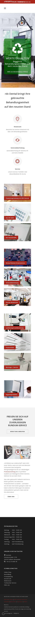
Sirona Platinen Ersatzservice (15, 263)
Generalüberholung (17, 148)
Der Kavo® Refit (11, 237)
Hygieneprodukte (11, 394)
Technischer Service (10, 583)
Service (17, 169)
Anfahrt (25, 601)
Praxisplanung (8, 576)
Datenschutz (13, 601)
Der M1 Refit (10, 218)
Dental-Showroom (12, 302)
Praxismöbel (10, 347)
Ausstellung (7, 574)
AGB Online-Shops (8, 599)
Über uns (7, 585)
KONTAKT (20, 2)
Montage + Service (12, 367)
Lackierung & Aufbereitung (15, 328)
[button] (3, 614)
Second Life (7, 578)
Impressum (20, 601)
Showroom (17, 127)
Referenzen (7, 581)
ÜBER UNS (28, 2)
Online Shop (7, 572)
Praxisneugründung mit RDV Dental (17, 198)
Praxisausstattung (9, 472)
